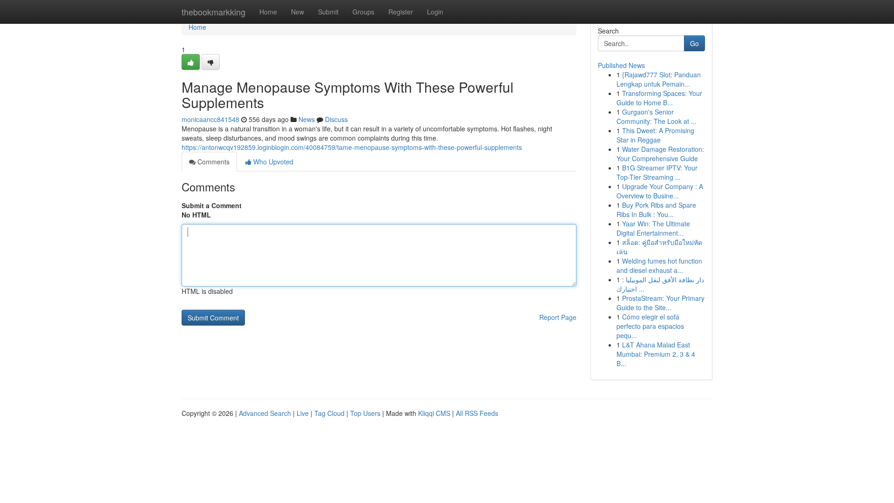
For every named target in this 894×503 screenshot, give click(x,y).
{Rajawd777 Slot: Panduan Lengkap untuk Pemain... (658, 79)
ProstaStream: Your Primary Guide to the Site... (660, 302)
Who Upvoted (272, 161)
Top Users (365, 413)
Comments (213, 161)
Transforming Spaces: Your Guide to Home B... (659, 97)
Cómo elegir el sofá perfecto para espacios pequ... (650, 326)
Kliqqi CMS (434, 413)
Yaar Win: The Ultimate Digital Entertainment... (653, 228)
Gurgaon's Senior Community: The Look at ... (656, 116)
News (306, 119)
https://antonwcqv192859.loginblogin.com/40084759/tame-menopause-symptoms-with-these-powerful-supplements (352, 147)
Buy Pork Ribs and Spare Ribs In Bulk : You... (656, 209)
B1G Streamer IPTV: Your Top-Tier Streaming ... (657, 172)
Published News (621, 65)
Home (268, 11)
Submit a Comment (212, 205)
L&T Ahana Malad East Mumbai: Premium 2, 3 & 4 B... (655, 354)
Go (694, 43)
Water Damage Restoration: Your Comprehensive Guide (660, 153)
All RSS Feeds (477, 413)
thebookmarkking (213, 12)
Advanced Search (265, 413)
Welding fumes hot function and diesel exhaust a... (659, 265)
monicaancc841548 (210, 119)
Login (435, 11)
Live (303, 413)
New (297, 11)
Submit (328, 11)
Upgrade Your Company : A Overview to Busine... (659, 191)
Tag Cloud (329, 413)
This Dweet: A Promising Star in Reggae (655, 135)
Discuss (336, 119)
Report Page (557, 317)
